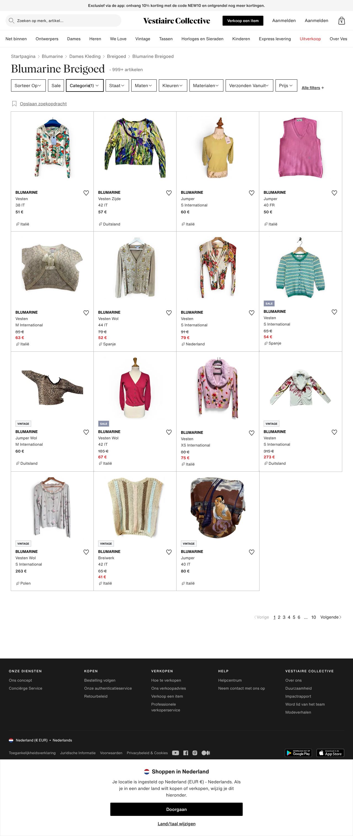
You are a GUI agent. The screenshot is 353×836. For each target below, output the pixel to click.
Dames (74, 39)
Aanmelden (284, 20)
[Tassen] (177, 39)
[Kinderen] (254, 39)
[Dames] (85, 39)
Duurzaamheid (298, 688)
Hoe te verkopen (166, 680)
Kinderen (241, 39)
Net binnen (16, 39)
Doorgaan (176, 809)
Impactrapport (298, 696)
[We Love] (131, 39)
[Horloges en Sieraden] (228, 39)
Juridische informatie (78, 753)
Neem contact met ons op (241, 688)
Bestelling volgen (99, 680)
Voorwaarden (111, 753)
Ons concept (20, 680)
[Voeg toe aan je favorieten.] (86, 193)
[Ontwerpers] (63, 39)
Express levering (275, 39)
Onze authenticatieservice (108, 688)
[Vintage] (155, 39)
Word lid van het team (305, 704)
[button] (342, 21)
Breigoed (116, 56)
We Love (118, 39)
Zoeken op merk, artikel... (40, 20)
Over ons (293, 680)
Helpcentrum (230, 680)
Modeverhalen (298, 712)
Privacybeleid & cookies (147, 753)
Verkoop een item (243, 20)
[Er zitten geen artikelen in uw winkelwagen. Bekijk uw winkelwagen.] (342, 21)
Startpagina (23, 56)
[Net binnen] (31, 39)
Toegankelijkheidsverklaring (32, 753)
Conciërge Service (25, 688)
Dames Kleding (85, 56)
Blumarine (52, 56)
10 (313, 617)
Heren (95, 39)
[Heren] (105, 39)
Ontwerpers (47, 39)
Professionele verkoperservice (165, 707)
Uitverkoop (310, 39)
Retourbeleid (96, 696)
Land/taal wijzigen (177, 823)
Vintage (142, 39)
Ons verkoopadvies (168, 688)
